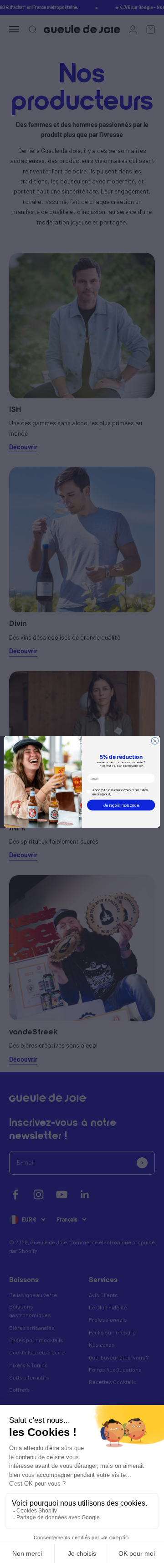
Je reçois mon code (121, 804)
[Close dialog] (154, 740)
